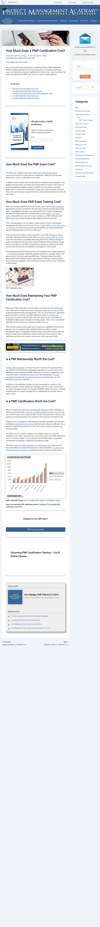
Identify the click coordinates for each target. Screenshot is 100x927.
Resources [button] (94, 21)
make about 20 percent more (24, 424)
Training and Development (84, 173)
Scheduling (79, 169)
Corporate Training (81, 124)
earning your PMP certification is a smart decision (30, 445)
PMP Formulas (80, 148)
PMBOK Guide (80, 134)
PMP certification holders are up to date (43, 310)
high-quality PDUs (52, 336)
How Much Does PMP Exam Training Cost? (27, 91)
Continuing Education (82, 114)
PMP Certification (81, 141)
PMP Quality (79, 152)
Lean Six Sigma (80, 131)
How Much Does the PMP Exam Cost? (25, 89)
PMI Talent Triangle (86, 120)
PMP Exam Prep (80, 145)
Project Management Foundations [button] (47, 21)
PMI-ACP (78, 138)
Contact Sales (58, 2)
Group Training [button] (73, 21)
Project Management (82, 159)
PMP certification (58, 207)
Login (91, 2)
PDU (78, 117)
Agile (77, 107)
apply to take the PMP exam (49, 237)
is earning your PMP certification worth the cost (42, 412)
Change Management (82, 111)
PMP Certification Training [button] (26, 21)
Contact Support (72, 2)
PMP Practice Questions (35, 529)
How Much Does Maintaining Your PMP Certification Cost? (32, 93)
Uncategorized (80, 176)
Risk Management (81, 162)
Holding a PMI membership (15, 368)
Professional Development (84, 155)
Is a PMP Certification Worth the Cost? (25, 98)
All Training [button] (63, 21)
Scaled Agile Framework (83, 166)
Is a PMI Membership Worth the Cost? (25, 96)
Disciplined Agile (81, 127)
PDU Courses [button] (84, 21)
